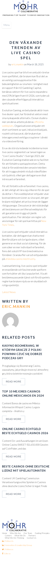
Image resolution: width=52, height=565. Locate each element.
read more (13, 381)
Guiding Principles (42, 533)
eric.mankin (18, 64)
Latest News (9, 292)
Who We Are (15, 533)
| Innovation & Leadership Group (18, 545)
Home (4, 533)
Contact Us (31, 538)
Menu (6, 24)
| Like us (7, 553)
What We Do (20, 535)
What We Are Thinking (14, 538)
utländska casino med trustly (20, 258)
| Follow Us (8, 541)
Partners (32, 535)
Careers (8, 535)
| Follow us (8, 549)
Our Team (28, 533)
